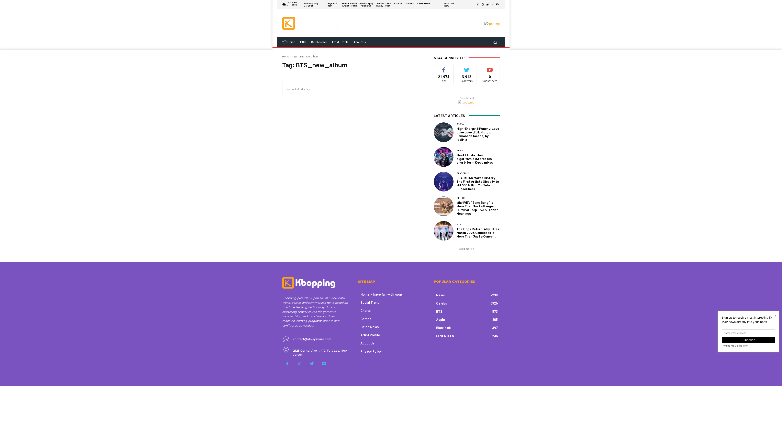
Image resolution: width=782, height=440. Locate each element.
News (460, 151)
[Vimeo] (492, 4)
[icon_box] (449, 5)
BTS (459, 224)
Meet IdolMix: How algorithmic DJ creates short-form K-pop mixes (475, 158)
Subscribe (490, 67)
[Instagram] (482, 4)
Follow (467, 67)
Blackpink (463, 173)
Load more (465, 249)
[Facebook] (477, 4)
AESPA (460, 124)
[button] (495, 42)
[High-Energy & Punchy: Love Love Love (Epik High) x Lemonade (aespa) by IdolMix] (444, 132)
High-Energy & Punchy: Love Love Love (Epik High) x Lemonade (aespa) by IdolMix (478, 134)
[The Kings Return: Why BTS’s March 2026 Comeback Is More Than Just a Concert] (444, 231)
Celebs (461, 198)
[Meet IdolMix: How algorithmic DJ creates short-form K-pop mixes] (444, 157)
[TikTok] (299, 364)
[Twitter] (487, 4)
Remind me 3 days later (735, 345)
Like (444, 67)
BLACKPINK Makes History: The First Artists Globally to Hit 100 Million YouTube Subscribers (478, 183)
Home (285, 56)
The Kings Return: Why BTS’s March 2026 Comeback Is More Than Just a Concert (478, 232)
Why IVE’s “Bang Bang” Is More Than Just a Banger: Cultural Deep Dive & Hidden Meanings (477, 208)
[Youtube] (497, 4)
